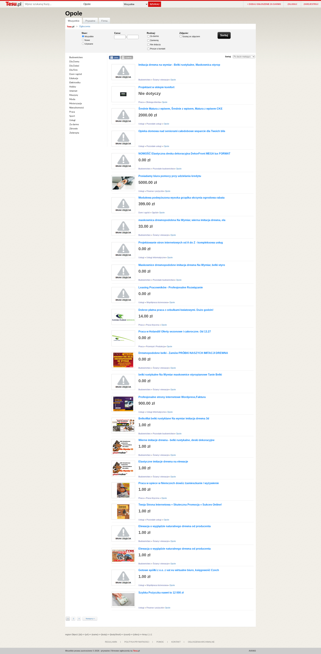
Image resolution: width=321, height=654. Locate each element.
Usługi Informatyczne (156, 257)
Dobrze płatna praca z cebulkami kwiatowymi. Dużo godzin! (175, 309)
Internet (73, 90)
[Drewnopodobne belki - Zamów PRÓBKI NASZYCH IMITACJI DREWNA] (122, 360)
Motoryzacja (75, 103)
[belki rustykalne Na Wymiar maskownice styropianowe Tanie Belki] (122, 382)
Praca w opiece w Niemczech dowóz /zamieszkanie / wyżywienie (178, 483)
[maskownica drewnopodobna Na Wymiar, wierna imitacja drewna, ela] (122, 228)
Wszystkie (73, 20)
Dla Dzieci (74, 65)
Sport (72, 116)
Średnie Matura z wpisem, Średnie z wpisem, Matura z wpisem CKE (180, 108)
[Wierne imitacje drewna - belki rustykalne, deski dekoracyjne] (122, 447)
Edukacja (73, 78)
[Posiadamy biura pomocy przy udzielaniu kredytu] (122, 183)
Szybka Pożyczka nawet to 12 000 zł (161, 592)
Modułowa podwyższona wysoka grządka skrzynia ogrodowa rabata (181, 197)
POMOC (160, 642)
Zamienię (154, 40)
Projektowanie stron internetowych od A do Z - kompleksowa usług (180, 242)
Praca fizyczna (153, 325)
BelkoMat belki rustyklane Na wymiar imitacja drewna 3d (173, 418)
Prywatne (90, 20)
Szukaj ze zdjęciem (191, 36)
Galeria (128, 57)
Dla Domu (74, 61)
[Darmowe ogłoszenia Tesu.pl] (13, 4)
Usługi (72, 120)
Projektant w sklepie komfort (156, 87)
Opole (173, 80)
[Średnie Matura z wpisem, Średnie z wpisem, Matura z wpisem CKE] (122, 116)
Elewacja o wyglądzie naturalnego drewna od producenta (174, 526)
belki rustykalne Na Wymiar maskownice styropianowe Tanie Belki (180, 374)
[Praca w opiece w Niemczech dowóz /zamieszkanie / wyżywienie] (122, 490)
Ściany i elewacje (161, 80)
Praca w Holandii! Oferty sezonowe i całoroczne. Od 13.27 (174, 331)
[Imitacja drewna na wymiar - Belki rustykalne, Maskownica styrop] (122, 72)
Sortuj (228, 56)
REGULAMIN (111, 642)
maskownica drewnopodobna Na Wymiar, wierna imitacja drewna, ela (181, 220)
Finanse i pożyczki (154, 191)
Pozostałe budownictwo (163, 169)
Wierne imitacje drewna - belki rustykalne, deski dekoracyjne (176, 440)
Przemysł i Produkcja (155, 346)
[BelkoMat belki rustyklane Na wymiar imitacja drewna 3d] (122, 425)
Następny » (90, 618)
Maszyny (73, 95)
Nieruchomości (76, 107)
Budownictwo (76, 57)
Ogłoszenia (84, 26)
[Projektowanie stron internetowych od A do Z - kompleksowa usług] (122, 250)
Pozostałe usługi (154, 124)
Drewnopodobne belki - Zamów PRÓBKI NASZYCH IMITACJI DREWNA (183, 353)
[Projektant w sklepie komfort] (122, 94)
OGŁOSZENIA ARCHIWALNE (201, 642)
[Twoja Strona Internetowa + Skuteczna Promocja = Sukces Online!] (122, 512)
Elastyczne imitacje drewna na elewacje (163, 461)
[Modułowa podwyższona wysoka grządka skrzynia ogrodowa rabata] (122, 205)
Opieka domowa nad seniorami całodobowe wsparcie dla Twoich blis (181, 131)
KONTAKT (176, 642)
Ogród (154, 212)
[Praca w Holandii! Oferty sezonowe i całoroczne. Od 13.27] (122, 338)
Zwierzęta (74, 132)
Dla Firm (73, 70)
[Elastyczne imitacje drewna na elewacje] (122, 469)
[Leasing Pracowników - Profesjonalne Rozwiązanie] (122, 295)
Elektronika (74, 82)
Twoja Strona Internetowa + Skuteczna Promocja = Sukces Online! (180, 504)
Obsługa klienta (153, 102)
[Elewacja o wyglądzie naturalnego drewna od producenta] (122, 534)
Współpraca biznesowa (157, 302)
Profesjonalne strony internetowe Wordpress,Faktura (172, 397)
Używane (89, 44)
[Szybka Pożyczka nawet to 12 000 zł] (122, 600)
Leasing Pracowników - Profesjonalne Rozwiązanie (170, 287)
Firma (104, 20)
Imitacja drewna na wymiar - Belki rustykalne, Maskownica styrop (179, 64)
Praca (72, 111)
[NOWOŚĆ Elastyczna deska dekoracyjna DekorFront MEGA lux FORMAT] (122, 161)
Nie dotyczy (155, 44)
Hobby (72, 86)
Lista (116, 57)
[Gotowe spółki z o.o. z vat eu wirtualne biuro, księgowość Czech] (122, 578)
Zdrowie (73, 128)
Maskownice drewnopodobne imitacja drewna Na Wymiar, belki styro (181, 265)
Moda (72, 99)
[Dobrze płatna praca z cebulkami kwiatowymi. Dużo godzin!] (122, 317)
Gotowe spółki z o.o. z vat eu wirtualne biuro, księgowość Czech (178, 570)
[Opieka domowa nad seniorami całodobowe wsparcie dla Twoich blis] (122, 139)
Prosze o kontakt (157, 49)
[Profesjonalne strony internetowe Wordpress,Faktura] (122, 404)
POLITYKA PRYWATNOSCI (136, 642)
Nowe (87, 40)
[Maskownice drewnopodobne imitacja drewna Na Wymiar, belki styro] (122, 273)
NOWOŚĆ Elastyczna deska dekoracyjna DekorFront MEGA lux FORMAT (184, 153)
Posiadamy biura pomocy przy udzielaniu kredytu (169, 176)
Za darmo (154, 36)
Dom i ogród (75, 74)
